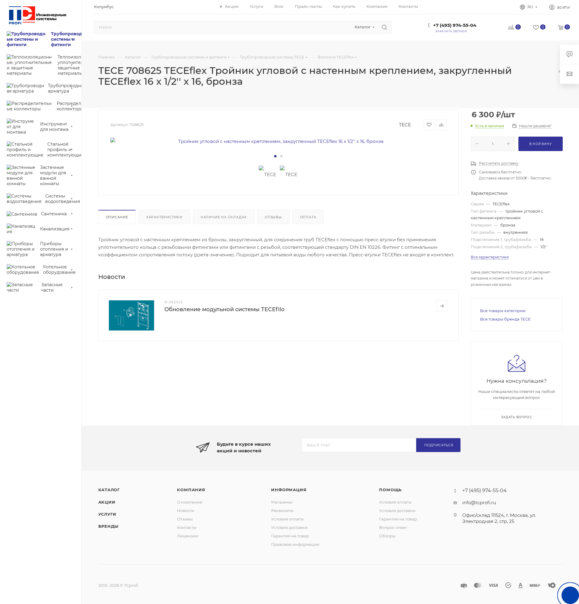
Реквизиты (282, 510)
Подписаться (439, 445)
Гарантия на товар (290, 535)
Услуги (107, 514)
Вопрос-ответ (393, 527)
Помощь (390, 489)
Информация (288, 489)
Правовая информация (295, 544)
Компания (191, 489)
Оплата (308, 217)
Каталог (109, 489)
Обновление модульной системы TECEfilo (224, 309)
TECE (405, 125)
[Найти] (384, 27)
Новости (185, 510)
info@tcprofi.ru (479, 502)
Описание (117, 217)
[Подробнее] (442, 306)
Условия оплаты (287, 519)
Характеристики (164, 217)
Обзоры (387, 535)
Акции (106, 502)
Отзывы (273, 217)
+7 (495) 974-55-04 (454, 25)
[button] (275, 156)
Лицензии (187, 535)
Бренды (108, 526)
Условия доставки (289, 527)
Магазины (281, 502)
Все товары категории (503, 310)
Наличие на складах (224, 217)
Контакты (186, 527)
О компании (189, 502)
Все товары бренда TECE (505, 319)
